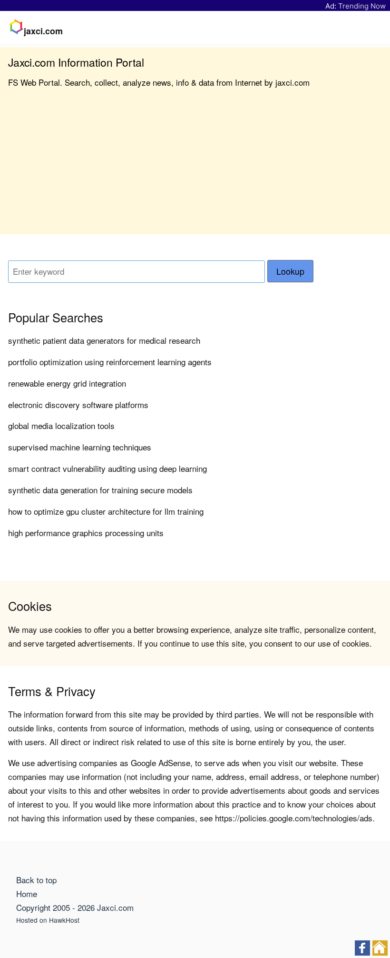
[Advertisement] (195, 167)
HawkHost (64, 920)
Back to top (36, 880)
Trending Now (362, 5)
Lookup (290, 271)
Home (26, 893)
